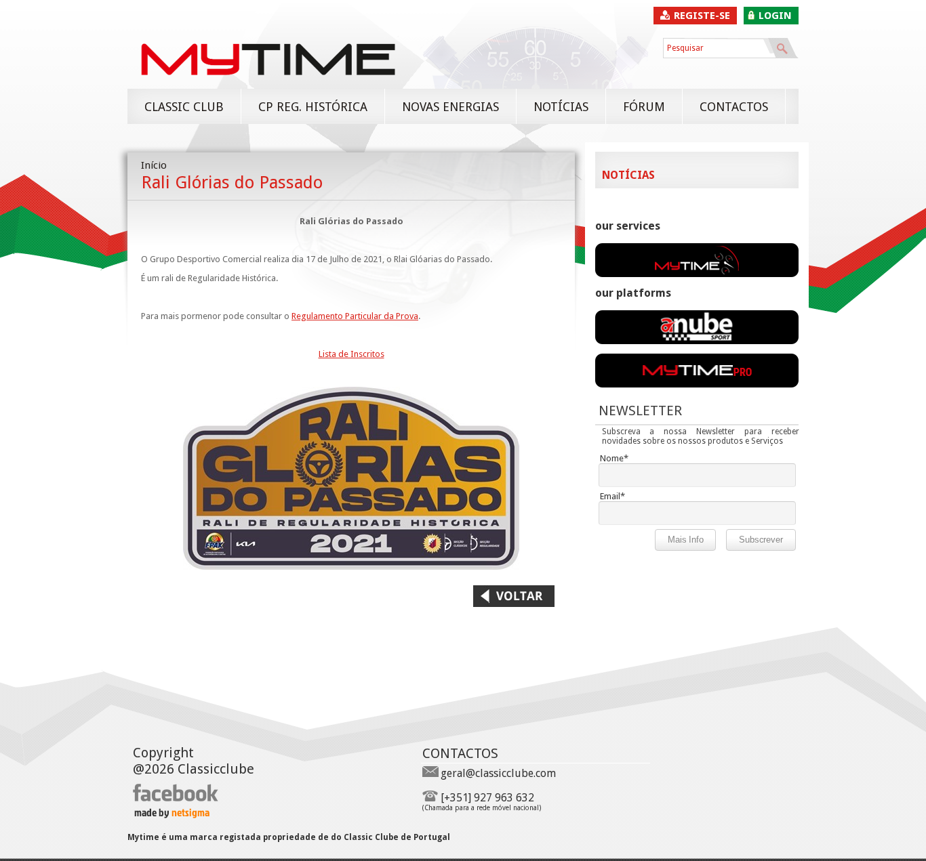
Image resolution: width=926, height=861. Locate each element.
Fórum (644, 107)
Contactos (734, 107)
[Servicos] (697, 273)
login (775, 15)
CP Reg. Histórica (312, 107)
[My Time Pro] (697, 384)
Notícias (561, 107)
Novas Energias (450, 107)
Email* (612, 496)
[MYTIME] (267, 82)
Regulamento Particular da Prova (354, 316)
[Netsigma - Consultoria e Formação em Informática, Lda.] (171, 814)
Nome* (614, 458)
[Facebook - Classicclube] (176, 799)
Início (154, 165)
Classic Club (184, 107)
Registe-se (702, 15)
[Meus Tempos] (697, 340)
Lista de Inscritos (351, 354)
